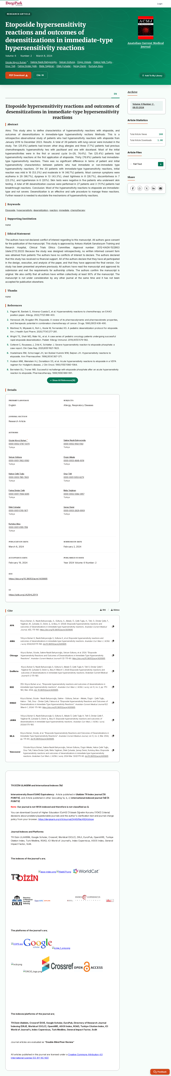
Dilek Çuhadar (64, 66)
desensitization (40, 210)
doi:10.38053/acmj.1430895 (54, 644)
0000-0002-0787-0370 (19, 444)
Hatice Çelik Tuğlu (103, 62)
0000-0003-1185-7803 (19, 477)
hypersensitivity (24, 210)
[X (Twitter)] (146, 188)
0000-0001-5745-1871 (18, 510)
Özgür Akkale (84, 62)
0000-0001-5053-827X (74, 477)
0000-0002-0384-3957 (74, 494)
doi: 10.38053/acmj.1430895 (46, 690)
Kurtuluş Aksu (96, 66)
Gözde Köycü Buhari (15, 62)
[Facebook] (132, 188)
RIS (104, 610)
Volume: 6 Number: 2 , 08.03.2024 (144, 106)
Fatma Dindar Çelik (27, 66)
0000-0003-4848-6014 (74, 460)
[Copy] (113, 626)
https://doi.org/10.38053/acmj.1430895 (28, 578)
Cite (39, 75)
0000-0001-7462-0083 (19, 460)
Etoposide (10, 210)
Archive (132, 92)
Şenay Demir (79, 66)
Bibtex (117, 610)
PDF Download (16, 75)
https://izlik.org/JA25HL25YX (23, 594)
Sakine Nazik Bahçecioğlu (43, 62)
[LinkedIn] (153, 188)
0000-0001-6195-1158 (18, 527)
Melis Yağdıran (46, 66)
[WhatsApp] (139, 188)
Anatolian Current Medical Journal (146, 45)
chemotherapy (77, 210)
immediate (64, 210)
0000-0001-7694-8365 (19, 494)
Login (159, 4)
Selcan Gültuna (67, 62)
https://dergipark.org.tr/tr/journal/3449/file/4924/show (66, 819)
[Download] (160, 164)
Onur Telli (10, 66)
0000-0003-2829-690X (74, 510)
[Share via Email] (160, 188)
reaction (53, 210)
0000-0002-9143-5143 (73, 444)
